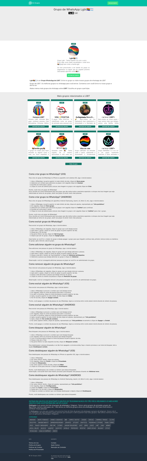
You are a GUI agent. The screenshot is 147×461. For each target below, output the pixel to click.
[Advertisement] (73, 27)
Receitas (82, 428)
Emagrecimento (43, 422)
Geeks (86, 425)
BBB (65, 420)
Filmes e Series (109, 422)
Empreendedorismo (56, 422)
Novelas (66, 428)
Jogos (92, 425)
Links (102, 425)
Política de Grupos (35, 445)
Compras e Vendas (101, 420)
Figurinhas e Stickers (96, 422)
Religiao (100, 428)
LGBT (97, 425)
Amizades (32, 420)
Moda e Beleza (34, 428)
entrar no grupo (73, 75)
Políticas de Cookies (35, 447)
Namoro (50, 428)
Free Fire (52, 425)
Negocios (58, 428)
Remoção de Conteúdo (58, 447)
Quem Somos (55, 445)
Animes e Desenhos (56, 420)
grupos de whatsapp (61, 405)
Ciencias (90, 420)
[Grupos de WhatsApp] (30, 2)
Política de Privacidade (36, 449)
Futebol (59, 425)
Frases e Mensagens (41, 425)
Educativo (32, 422)
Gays (80, 425)
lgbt (76, 13)
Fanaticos (83, 422)
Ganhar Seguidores (70, 425)
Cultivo (111, 420)
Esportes (68, 422)
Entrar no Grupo (38, 126)
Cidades (83, 420)
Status (107, 428)
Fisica (31, 425)
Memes (108, 425)
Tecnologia (33, 431)
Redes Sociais (91, 428)
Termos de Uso (34, 443)
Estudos (75, 422)
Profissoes (74, 428)
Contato (53, 443)
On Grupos (36, 3)
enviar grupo (113, 3)
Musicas (43, 428)
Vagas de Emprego (45, 431)
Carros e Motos (74, 420)
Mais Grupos (73, 164)
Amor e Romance (42, 420)
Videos (55, 431)
